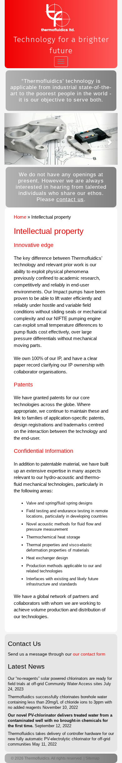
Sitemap (92, 758)
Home (20, 217)
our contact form (89, 654)
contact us (70, 199)
